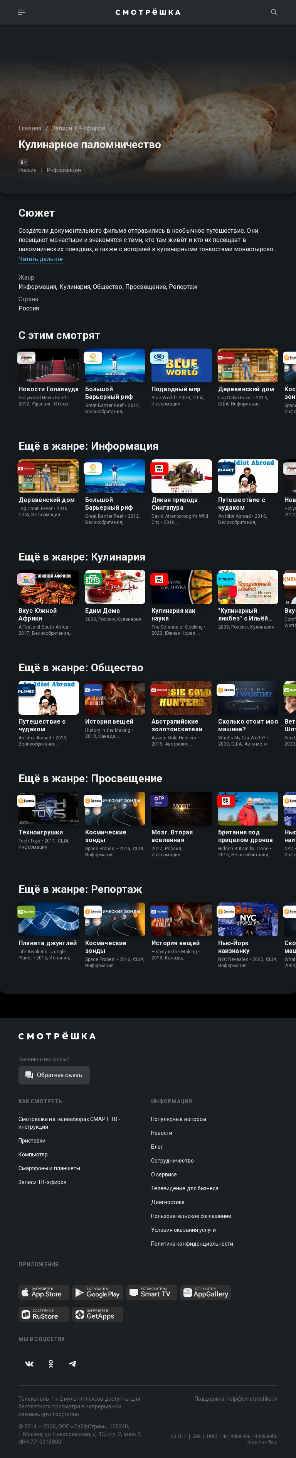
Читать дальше (40, 259)
